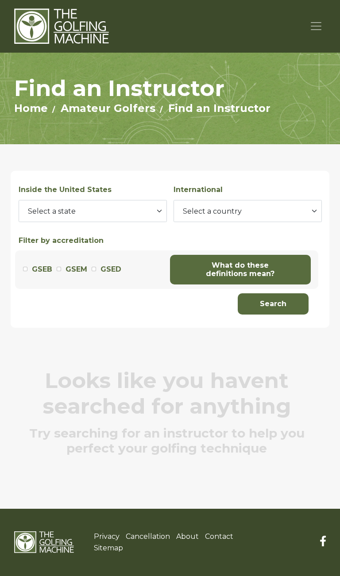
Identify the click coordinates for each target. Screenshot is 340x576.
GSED (110, 269)
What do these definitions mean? (240, 269)
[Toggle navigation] (316, 26)
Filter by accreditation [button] (61, 240)
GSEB (42, 269)
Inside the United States (65, 189)
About (187, 536)
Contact (219, 536)
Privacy (107, 536)
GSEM (76, 269)
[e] (44, 542)
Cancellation (148, 536)
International (198, 189)
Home (31, 108)
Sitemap (108, 548)
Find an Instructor (219, 108)
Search (273, 304)
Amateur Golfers (108, 108)
